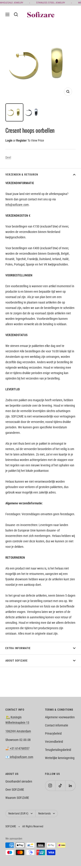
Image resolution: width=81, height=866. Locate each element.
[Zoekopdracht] (16, 14)
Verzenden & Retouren (21, 174)
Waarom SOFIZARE (17, 798)
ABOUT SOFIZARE (16, 660)
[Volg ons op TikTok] (60, 786)
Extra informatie (18, 648)
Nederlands (44, 813)
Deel (8, 157)
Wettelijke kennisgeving (59, 758)
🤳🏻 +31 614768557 (17, 748)
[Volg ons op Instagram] (50, 786)
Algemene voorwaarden (60, 717)
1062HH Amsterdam (18, 731)
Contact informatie (56, 725)
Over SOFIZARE (14, 789)
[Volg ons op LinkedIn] (70, 786)
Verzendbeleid (54, 741)
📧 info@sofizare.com (19, 757)
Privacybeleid (53, 733)
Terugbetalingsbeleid (58, 750)
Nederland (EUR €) (18, 813)
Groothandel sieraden (18, 781)
